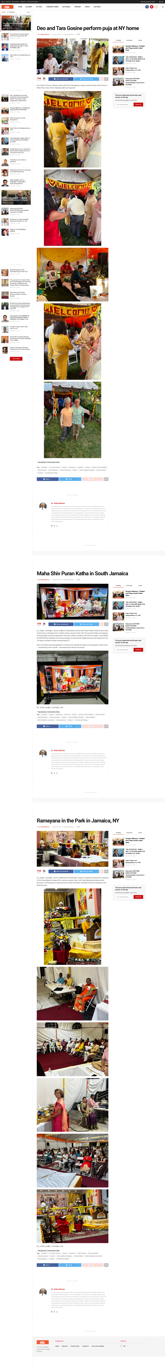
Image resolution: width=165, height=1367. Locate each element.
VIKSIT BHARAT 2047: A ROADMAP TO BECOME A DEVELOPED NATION (18, 181)
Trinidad (40, 473)
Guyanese (72, 467)
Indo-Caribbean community (46, 720)
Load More (16, 358)
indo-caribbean (90, 717)
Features (97, 7)
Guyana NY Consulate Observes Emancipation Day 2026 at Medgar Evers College (20, 338)
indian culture (42, 470)
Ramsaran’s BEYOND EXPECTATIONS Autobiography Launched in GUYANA (19, 210)
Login (162, 1)
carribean (44, 467)
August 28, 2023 (56, 34)
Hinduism (80, 467)
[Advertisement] (16, 76)
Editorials (66, 7)
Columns (28, 7)
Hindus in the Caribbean (99, 467)
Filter (28, 12)
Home (20, 7)
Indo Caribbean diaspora (87, 470)
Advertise (8, 1)
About (2, 1)
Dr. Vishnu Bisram (43, 34)
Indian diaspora (53, 470)
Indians (75, 470)
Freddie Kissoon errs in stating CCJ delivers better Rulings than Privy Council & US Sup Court (20, 150)
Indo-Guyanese (101, 470)
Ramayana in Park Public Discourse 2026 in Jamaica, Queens (18, 294)
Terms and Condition (32, 1)
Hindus (88, 467)
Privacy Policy (15, 1)
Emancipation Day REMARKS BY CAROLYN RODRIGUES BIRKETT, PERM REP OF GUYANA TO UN (19, 317)
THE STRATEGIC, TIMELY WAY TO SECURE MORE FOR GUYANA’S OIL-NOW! (20, 139)
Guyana (64, 467)
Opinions (77, 7)
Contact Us (23, 1)
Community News (52, 7)
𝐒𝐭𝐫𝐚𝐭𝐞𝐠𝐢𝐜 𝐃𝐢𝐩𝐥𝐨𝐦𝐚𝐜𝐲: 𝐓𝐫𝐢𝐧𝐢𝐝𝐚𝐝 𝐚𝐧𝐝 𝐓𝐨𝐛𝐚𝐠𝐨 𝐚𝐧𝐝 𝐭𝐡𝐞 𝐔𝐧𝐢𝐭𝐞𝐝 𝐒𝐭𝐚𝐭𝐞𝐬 (135, 48)
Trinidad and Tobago (51, 473)
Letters (39, 7)
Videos (87, 7)
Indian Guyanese (65, 470)
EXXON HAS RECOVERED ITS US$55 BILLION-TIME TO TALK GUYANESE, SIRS (19, 45)
